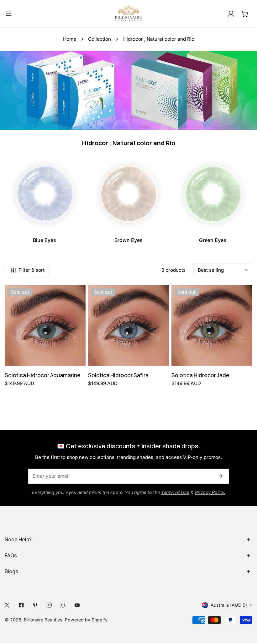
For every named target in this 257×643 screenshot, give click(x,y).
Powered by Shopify (86, 619)
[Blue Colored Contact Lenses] (44, 194)
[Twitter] (7, 605)
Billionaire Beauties (43, 619)
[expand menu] (8, 13)
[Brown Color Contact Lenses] (128, 194)
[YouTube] (77, 605)
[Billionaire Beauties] (128, 13)
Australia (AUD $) (229, 605)
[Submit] (220, 476)
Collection (99, 39)
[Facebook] (21, 605)
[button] (245, 14)
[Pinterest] (35, 605)
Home (69, 39)
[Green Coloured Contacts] (212, 194)
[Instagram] (49, 605)
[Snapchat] (63, 605)
